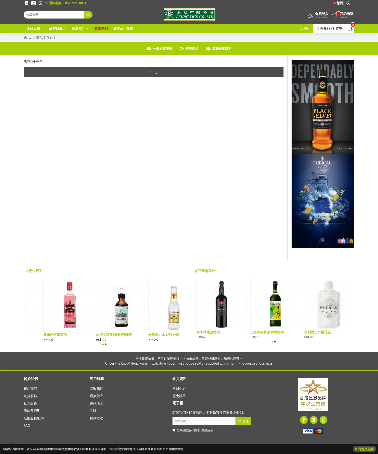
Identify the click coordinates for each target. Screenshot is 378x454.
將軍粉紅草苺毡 (89, 334)
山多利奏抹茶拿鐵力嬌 (319, 332)
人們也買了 (34, 271)
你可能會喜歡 (205, 271)
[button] (103, 344)
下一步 (154, 72)
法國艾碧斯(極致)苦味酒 (149, 334)
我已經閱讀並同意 (194, 431)
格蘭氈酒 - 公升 (206, 332)
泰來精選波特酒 (260, 332)
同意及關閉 (366, 449)
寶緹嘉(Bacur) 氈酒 (40, 334)
